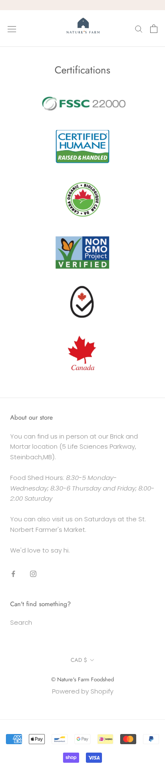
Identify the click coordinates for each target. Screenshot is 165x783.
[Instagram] (33, 573)
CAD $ (79, 660)
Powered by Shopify (82, 691)
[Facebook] (13, 573)
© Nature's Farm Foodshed (82, 679)
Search (21, 622)
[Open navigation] (12, 28)
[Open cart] (153, 28)
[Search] (139, 28)
